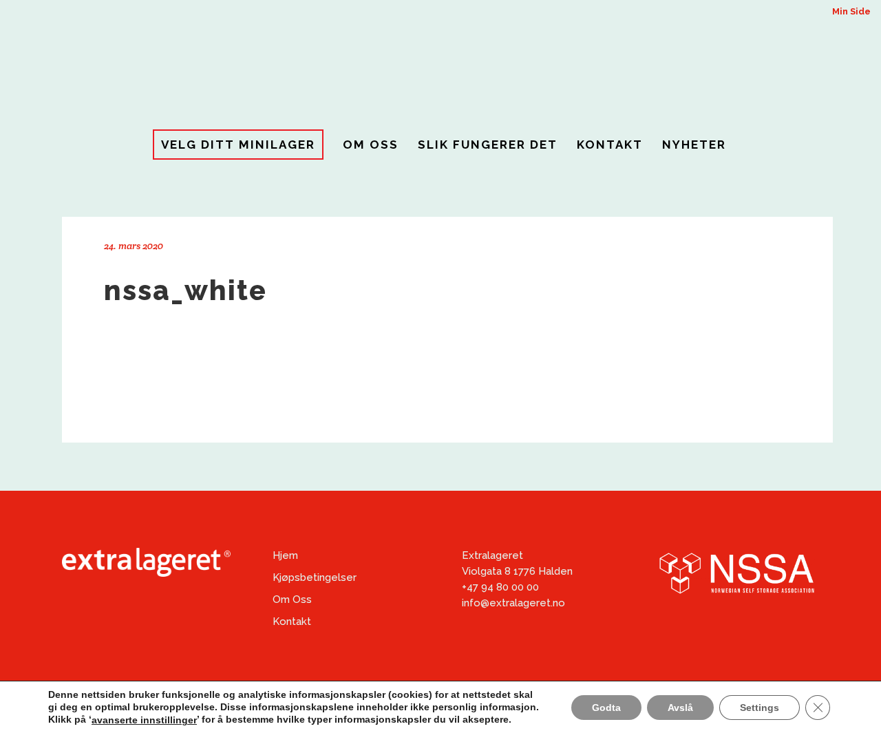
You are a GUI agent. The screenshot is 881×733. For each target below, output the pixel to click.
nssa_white (185, 290)
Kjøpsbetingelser (315, 577)
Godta (606, 706)
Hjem (285, 555)
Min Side (851, 11)
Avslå (680, 706)
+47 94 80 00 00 (500, 587)
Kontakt (292, 621)
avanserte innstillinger (144, 719)
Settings (759, 706)
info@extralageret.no (513, 603)
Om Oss (292, 599)
